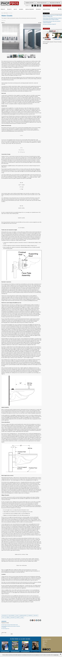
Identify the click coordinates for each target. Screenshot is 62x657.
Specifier (17, 617)
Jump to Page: (3, 632)
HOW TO (15, 9)
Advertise (44, 646)
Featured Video (46, 28)
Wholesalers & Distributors (55, 2)
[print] (40, 620)
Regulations (13, 617)
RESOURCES (38, 9)
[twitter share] (32, 620)
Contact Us (44, 643)
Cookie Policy (56, 654)
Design (17, 615)
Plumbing (7, 617)
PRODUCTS (3, 9)
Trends (22, 617)
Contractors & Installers (42, 2)
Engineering (30, 615)
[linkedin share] (36, 620)
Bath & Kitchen (4, 615)
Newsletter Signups (47, 5)
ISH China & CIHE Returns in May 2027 (49, 24)
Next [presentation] (39, 22)
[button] (19, 53)
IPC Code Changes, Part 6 (5, 628)
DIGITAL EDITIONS (46, 9)
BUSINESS (21, 9)
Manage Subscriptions (56, 5)
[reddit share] (34, 620)
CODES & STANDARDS (29, 9)
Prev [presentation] (4, 22)
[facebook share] (30, 620)
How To (3, 617)
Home (44, 642)
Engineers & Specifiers (29, 2)
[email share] (38, 620)
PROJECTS (9, 9)
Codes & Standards (11, 615)
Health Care (35, 615)
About (44, 644)
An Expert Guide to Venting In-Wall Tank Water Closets (9, 624)
